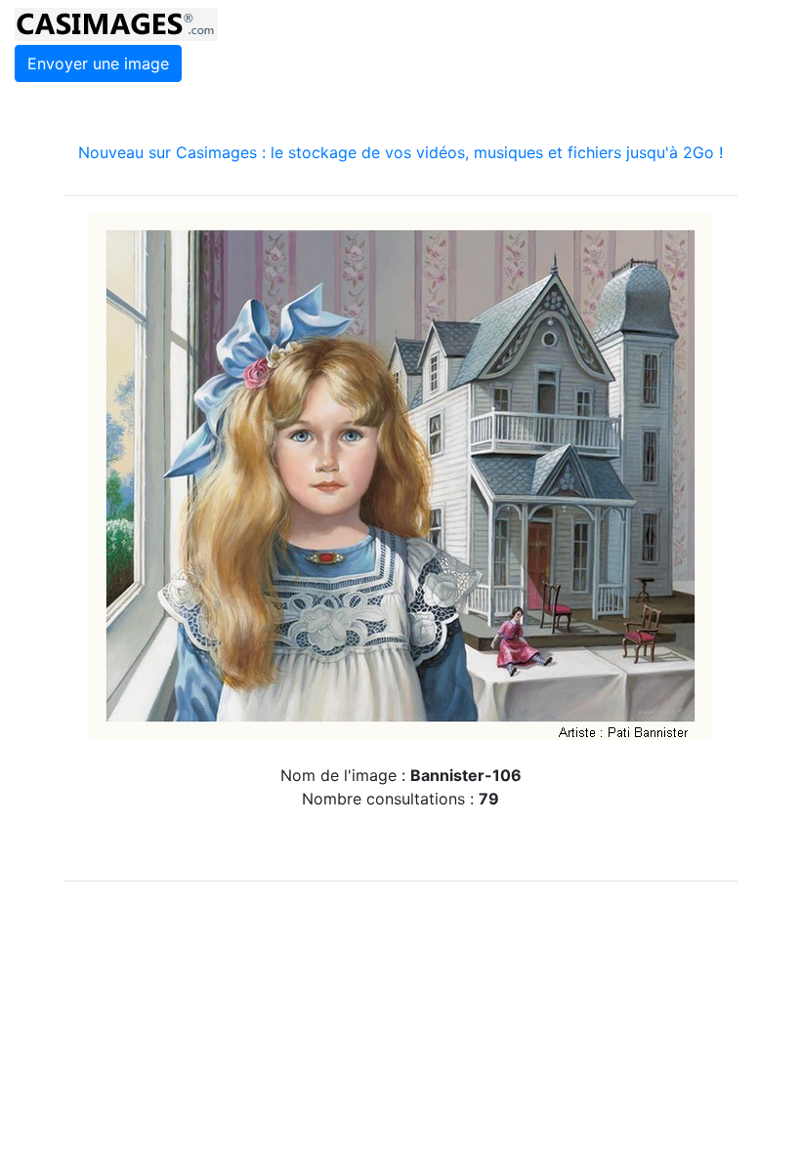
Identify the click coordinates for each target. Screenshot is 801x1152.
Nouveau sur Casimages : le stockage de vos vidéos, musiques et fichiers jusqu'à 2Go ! (400, 152)
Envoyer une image (98, 63)
